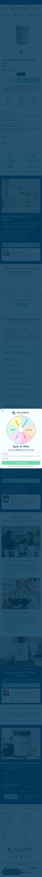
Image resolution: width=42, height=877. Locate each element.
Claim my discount (21, 463)
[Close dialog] (2, 410)
